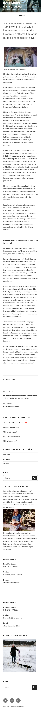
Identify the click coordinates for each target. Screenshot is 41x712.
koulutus (6, 459)
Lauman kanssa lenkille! (11, 436)
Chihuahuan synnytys (11, 427)
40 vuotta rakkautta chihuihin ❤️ (15, 423)
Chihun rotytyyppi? (10, 432)
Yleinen (6, 464)
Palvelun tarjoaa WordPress (13, 707)
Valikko (21, 15)
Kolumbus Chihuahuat (13, 5)
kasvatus (10, 380)
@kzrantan (30, 23)
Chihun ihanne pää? (10, 441)
